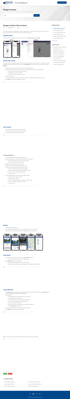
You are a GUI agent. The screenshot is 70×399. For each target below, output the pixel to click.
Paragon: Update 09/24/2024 (9, 386)
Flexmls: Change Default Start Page (59, 60)
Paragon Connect (19, 11)
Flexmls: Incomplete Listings (58, 64)
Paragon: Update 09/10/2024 (33, 386)
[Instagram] (36, 394)
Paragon (14, 11)
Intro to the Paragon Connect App (34, 381)
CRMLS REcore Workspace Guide (59, 52)
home (4, 11)
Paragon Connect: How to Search (59, 28)
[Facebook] (30, 394)
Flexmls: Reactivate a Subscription (59, 62)
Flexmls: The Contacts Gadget (58, 54)
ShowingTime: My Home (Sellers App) (59, 47)
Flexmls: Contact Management (58, 56)
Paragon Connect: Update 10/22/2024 (35, 384)
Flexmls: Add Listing (56, 58)
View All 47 (54, 40)
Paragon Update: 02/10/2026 (9, 381)
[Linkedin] (39, 394)
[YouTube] (33, 394)
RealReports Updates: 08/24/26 (58, 50)
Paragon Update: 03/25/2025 (9, 384)
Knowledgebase (8, 11)
